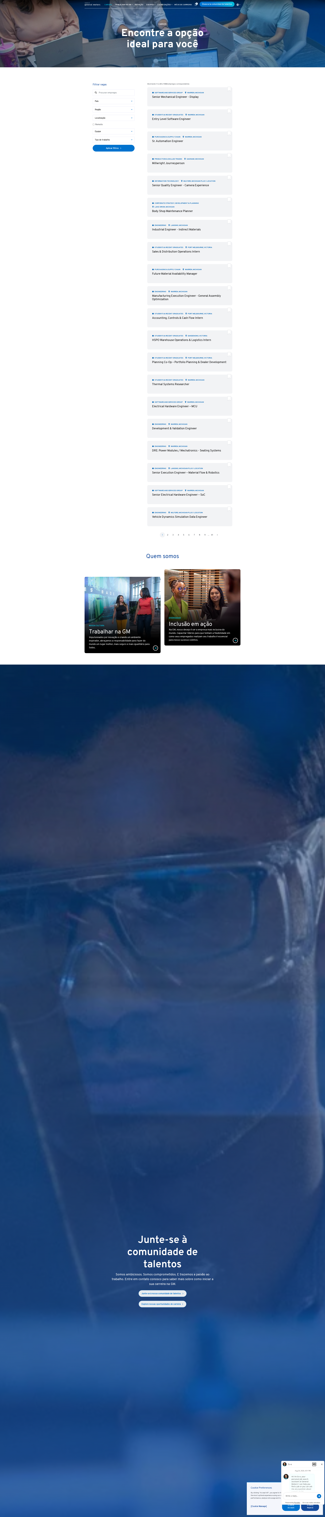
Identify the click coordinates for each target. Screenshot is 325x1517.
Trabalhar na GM (109, 631)
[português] (238, 5)
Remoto (99, 124)
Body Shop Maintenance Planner (172, 211)
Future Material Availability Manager (174, 273)
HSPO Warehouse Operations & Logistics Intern (181, 340)
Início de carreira (183, 5)
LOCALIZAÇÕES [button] (164, 5)
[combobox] (114, 101)
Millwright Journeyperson (168, 163)
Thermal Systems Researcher (170, 384)
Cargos (108, 4)
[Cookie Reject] (310, 1506)
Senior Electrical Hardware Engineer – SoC (178, 494)
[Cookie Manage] (259, 1506)
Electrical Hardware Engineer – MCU (174, 406)
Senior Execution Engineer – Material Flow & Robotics (185, 472)
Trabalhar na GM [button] (123, 5)
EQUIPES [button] (150, 5)
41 (212, 535)
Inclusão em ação (190, 623)
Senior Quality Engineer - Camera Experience (180, 185)
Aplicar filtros (112, 148)
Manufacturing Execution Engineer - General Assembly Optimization (186, 297)
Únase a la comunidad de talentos (217, 4)
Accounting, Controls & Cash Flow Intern (177, 318)
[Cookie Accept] (291, 1506)
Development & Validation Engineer (174, 428)
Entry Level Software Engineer (171, 119)
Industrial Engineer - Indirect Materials (176, 229)
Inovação (139, 5)
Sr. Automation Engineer (167, 141)
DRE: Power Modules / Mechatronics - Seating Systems (186, 450)
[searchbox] (112, 101)
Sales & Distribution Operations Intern (176, 251)
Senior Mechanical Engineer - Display (175, 97)
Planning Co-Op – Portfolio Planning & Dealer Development (189, 362)
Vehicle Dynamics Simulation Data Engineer (179, 516)
